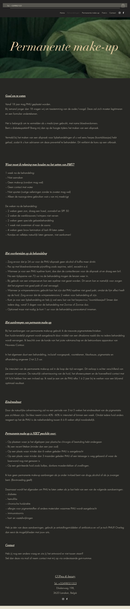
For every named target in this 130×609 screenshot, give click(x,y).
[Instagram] (119, 13)
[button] (123, 5)
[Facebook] (123, 13)
